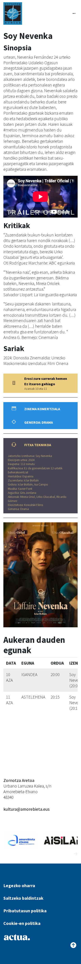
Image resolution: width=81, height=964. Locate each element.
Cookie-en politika (21, 923)
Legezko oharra (19, 885)
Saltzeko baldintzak (23, 898)
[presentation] (67, 854)
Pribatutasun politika (25, 910)
